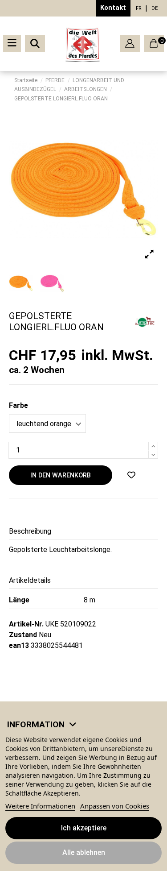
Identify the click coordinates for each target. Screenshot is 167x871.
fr (139, 8)
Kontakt (113, 8)
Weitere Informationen (40, 805)
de (154, 8)
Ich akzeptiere (83, 828)
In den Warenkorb (60, 475)
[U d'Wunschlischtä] (131, 475)
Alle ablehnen (83, 852)
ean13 (19, 645)
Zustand (23, 634)
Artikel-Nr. (26, 624)
